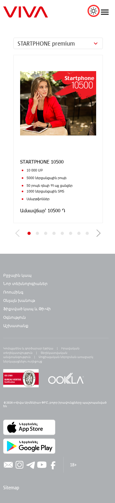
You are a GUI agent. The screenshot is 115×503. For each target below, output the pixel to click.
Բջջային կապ (17, 275)
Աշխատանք (15, 325)
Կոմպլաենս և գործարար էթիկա (28, 348)
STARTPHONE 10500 (42, 161)
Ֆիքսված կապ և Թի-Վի (27, 308)
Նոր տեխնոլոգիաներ (25, 283)
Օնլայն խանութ (19, 300)
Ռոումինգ (13, 292)
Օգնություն (14, 317)
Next (98, 233)
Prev (17, 233)
